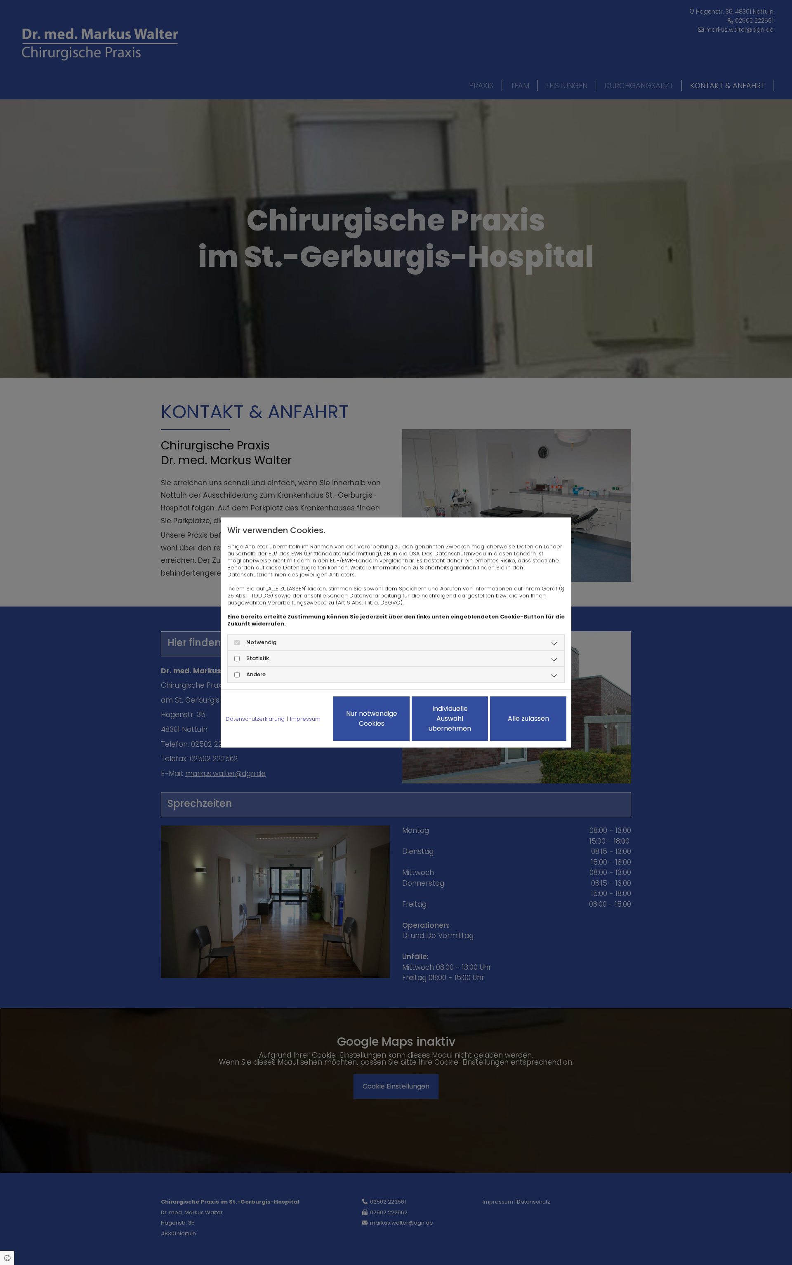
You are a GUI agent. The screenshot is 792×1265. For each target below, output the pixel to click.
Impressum (305, 718)
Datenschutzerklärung (255, 718)
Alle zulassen (528, 718)
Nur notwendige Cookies (371, 718)
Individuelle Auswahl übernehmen (450, 718)
